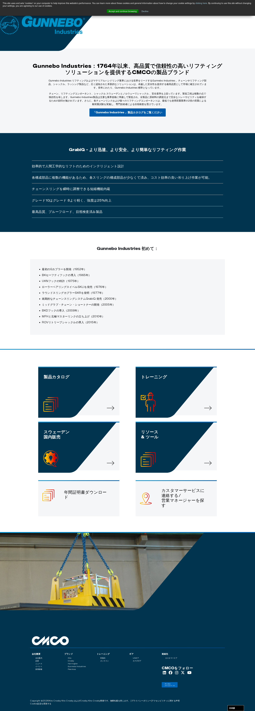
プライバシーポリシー (141, 700)
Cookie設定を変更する (40, 703)
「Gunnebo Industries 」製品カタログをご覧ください (127, 112)
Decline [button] (145, 11)
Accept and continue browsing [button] (123, 11)
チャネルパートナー (168, 684)
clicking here (201, 3)
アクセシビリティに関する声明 (166, 700)
